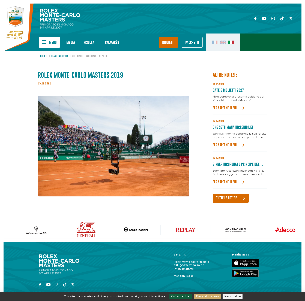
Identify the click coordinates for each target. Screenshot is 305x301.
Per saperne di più (225, 108)
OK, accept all (181, 296)
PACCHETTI (192, 42)
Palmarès (112, 42)
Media (70, 42)
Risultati (90, 42)
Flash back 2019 (59, 56)
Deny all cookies (207, 296)
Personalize (232, 296)
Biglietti (168, 42)
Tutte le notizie (226, 198)
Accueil (44, 56)
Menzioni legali (183, 275)
